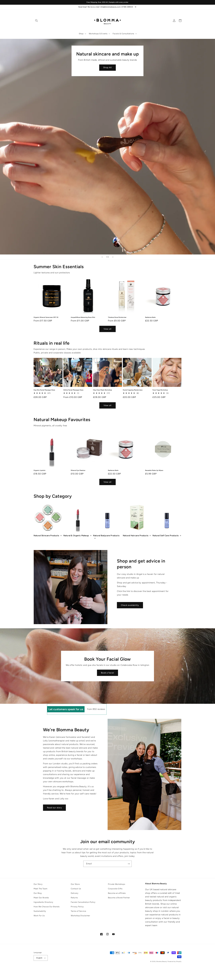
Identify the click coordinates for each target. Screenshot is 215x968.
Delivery (74, 893)
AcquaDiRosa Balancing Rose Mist (83, 317)
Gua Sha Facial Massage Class (44, 390)
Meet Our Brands (41, 897)
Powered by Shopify (174, 961)
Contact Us (76, 888)
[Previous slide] (102, 257)
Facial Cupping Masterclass (133, 390)
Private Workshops (116, 884)
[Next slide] (112, 257)
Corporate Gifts (115, 888)
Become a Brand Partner (119, 897)
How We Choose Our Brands (46, 906)
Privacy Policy (77, 906)
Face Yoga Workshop (160, 390)
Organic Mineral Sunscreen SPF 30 (46, 317)
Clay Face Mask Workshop (102, 390)
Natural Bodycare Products (106, 535)
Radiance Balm (150, 317)
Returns (74, 897)
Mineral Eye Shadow (78, 470)
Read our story (54, 807)
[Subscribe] (129, 864)
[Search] (37, 21)
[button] (82, 33)
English (39, 958)
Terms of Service (78, 911)
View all (108, 329)
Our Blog (38, 893)
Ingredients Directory (43, 902)
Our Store (75, 884)
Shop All (107, 67)
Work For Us (39, 915)
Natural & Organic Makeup (76, 535)
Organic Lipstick (39, 470)
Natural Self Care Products (166, 535)
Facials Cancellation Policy (83, 902)
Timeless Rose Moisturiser (117, 317)
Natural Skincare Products (46, 535)
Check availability (130, 605)
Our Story (38, 884)
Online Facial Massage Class (73, 390)
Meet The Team (40, 888)
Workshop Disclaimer (80, 915)
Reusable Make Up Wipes (154, 470)
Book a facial (107, 673)
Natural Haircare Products (135, 535)
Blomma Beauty (161, 961)
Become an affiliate (117, 893)
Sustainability (40, 911)
